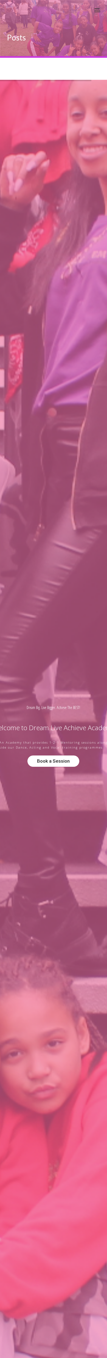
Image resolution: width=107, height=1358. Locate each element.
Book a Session (53, 761)
